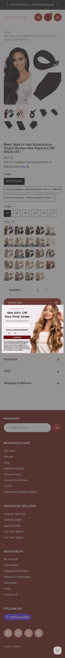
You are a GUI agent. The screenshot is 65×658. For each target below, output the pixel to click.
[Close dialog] (61, 307)
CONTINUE (17, 337)
